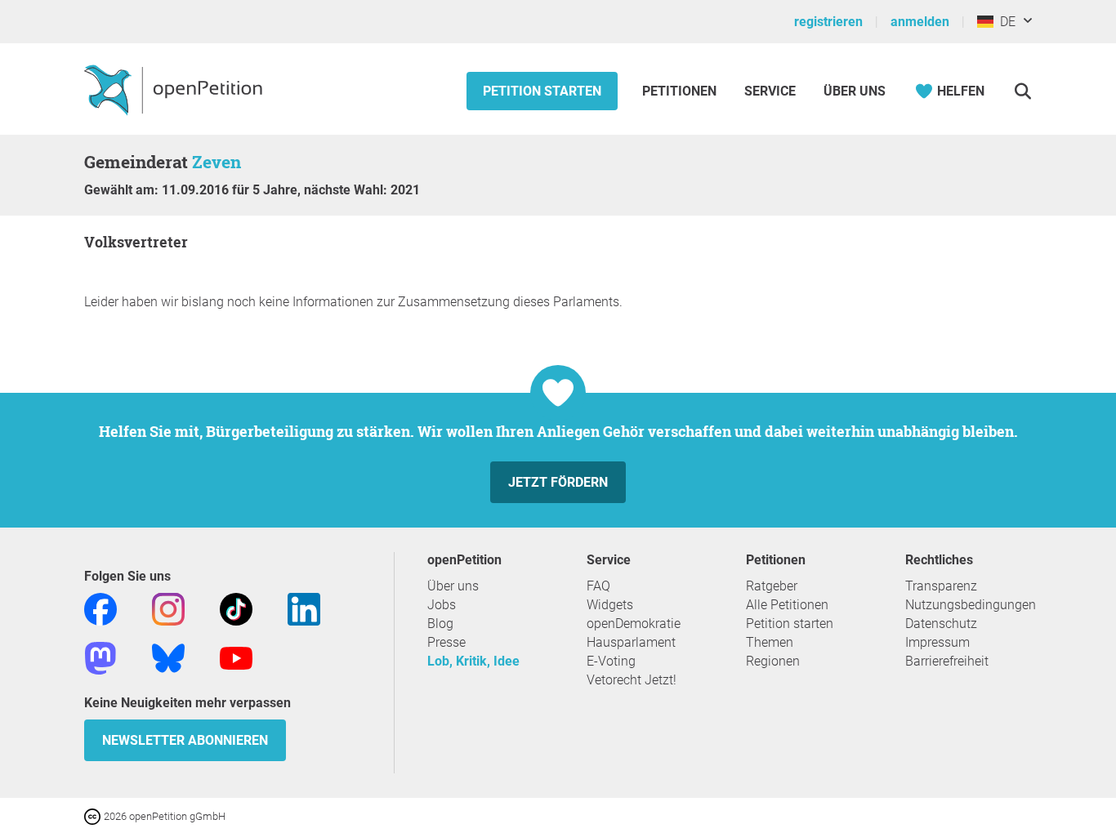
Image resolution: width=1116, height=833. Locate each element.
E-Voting (611, 661)
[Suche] (1022, 91)
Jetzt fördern (558, 482)
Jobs (441, 604)
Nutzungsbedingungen (970, 604)
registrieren (828, 21)
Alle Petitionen (787, 604)
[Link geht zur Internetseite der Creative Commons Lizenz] (94, 815)
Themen (769, 642)
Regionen (773, 661)
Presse (446, 642)
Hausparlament (631, 642)
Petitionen (681, 91)
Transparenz (941, 586)
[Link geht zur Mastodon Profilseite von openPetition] (100, 657)
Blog (440, 623)
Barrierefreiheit (947, 661)
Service (770, 91)
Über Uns (855, 91)
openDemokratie (634, 623)
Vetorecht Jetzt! (631, 680)
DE (1004, 21)
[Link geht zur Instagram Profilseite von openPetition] (168, 608)
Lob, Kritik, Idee (473, 661)
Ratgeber (771, 586)
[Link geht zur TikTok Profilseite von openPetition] (236, 608)
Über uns (453, 586)
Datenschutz (941, 623)
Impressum (937, 642)
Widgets (610, 604)
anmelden (920, 21)
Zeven (216, 161)
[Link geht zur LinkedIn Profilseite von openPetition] (304, 608)
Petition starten (542, 91)
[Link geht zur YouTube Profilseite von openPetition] (236, 657)
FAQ (598, 586)
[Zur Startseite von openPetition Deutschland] (175, 89)
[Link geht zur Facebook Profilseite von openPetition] (100, 608)
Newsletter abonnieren (185, 740)
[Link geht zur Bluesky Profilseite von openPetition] (168, 657)
